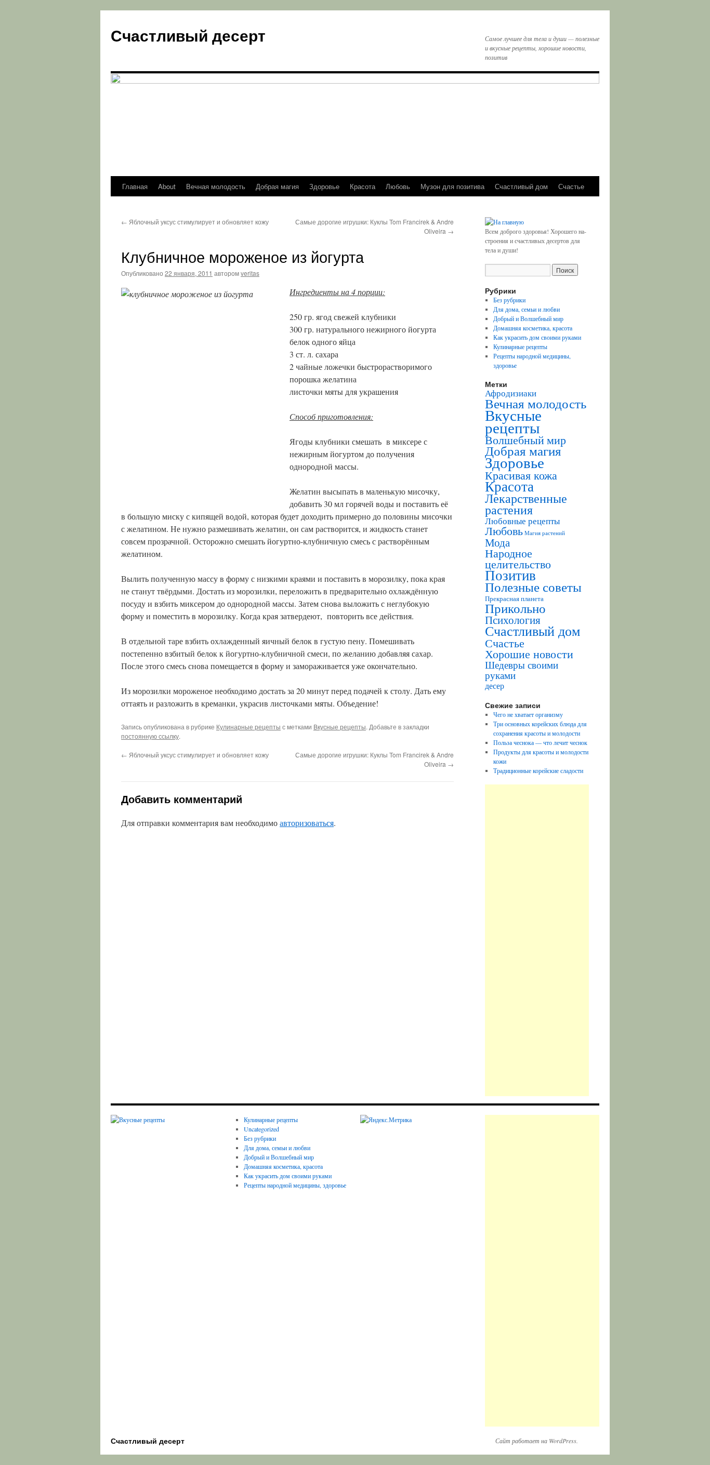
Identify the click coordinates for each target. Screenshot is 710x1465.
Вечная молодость (215, 186)
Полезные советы (533, 586)
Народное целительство (518, 558)
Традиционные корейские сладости (538, 770)
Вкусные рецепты (339, 726)
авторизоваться (307, 822)
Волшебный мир (525, 439)
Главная (135, 186)
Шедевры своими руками (521, 670)
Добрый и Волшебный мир (528, 318)
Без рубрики (509, 300)
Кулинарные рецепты (248, 726)
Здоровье (324, 186)
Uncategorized (261, 1129)
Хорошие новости (529, 653)
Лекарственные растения (526, 504)
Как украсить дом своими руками (537, 337)
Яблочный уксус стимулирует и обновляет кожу (195, 221)
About (167, 186)
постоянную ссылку (150, 735)
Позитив (510, 574)
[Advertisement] (537, 940)
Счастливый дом (521, 186)
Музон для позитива (452, 186)
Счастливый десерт (188, 35)
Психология (513, 619)
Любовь (398, 186)
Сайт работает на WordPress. (536, 1440)
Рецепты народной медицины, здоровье (295, 1185)
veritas (250, 273)
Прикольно (515, 608)
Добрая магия (277, 186)
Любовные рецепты (522, 521)
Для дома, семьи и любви (526, 309)
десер (494, 685)
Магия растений (544, 533)
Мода (497, 542)
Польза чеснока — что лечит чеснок (540, 742)
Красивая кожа (521, 475)
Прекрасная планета (514, 598)
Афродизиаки (510, 393)
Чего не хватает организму (528, 714)
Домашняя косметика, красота (532, 328)
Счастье (571, 186)
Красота (362, 186)
